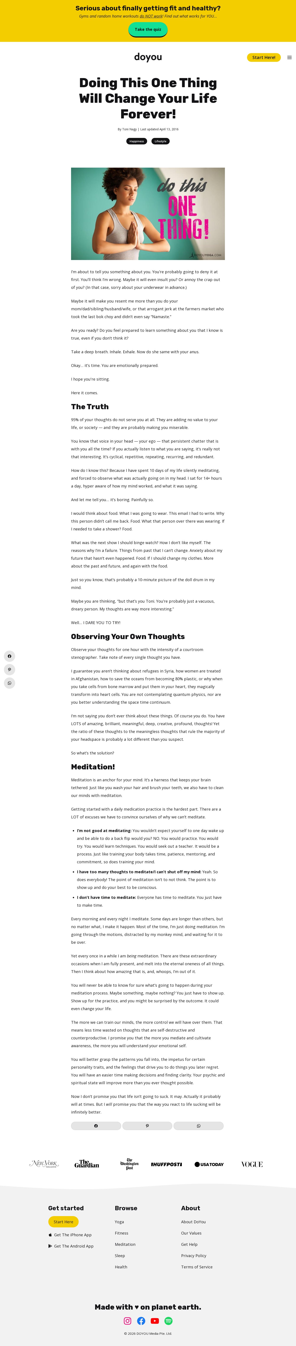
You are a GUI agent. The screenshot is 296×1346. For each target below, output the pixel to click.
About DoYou (193, 1221)
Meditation (125, 1244)
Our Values (191, 1233)
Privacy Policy (193, 1255)
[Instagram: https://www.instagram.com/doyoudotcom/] (127, 1321)
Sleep (120, 1255)
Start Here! (263, 57)
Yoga (119, 1221)
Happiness (137, 141)
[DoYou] (148, 58)
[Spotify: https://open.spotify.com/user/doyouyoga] (168, 1321)
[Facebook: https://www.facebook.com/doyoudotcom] (141, 1321)
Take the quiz (148, 29)
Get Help (189, 1244)
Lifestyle (160, 141)
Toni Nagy (129, 129)
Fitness (121, 1233)
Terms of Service (197, 1266)
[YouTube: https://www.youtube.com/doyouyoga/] (155, 1321)
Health (121, 1266)
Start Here (63, 1221)
